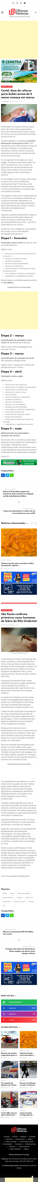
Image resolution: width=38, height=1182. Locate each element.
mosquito (19, 897)
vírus (3, 905)
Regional (4, 1050)
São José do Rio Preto (19, 901)
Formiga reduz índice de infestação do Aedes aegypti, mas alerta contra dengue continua (20, 951)
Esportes (12, 1146)
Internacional (20, 1139)
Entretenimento (30, 1144)
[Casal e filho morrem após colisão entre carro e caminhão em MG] (9, 1099)
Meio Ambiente (15, 1149)
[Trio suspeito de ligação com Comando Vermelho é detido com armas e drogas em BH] (9, 1069)
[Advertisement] (19, 40)
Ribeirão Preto (29, 897)
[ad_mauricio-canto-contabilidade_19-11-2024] (19, 589)
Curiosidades (7, 1144)
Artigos (30, 1139)
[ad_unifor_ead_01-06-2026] (19, 577)
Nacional (23, 1080)
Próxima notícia (28, 508)
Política (26, 1149)
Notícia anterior (10, 489)
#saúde (4, 893)
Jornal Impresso (24, 1146)
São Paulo (31, 901)
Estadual (4, 1110)
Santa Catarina (6, 901)
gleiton (6, 101)
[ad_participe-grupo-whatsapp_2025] (19, 462)
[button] (32, 523)
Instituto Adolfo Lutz (7, 897)
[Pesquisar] (36, 12)
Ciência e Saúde (6, 560)
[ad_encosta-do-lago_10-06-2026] (19, 77)
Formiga (6, 1137)
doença (12, 893)
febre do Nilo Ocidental (24, 893)
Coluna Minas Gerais (26, 1141)
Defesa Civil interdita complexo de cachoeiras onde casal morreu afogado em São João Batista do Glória (18, 494)
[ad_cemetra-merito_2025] (19, 65)
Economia (18, 1144)
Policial (3, 1080)
